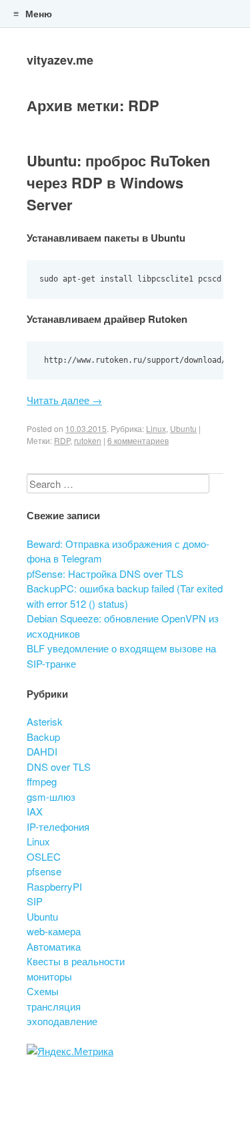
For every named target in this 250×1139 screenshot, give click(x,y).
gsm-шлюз (51, 796)
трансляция (54, 1006)
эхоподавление (62, 1021)
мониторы (49, 976)
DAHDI (42, 751)
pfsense (44, 871)
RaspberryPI (54, 886)
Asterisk (45, 721)
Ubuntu (183, 428)
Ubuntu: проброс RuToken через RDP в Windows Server (118, 182)
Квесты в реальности (76, 961)
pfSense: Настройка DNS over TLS (105, 573)
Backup (43, 737)
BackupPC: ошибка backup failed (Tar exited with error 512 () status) (125, 595)
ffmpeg (42, 781)
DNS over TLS (59, 767)
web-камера (54, 931)
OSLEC (44, 856)
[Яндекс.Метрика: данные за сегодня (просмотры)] (70, 1051)
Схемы (43, 991)
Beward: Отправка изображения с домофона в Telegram (118, 551)
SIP (35, 901)
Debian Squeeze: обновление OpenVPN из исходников (123, 625)
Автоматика (54, 946)
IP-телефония (58, 826)
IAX (35, 811)
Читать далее (64, 400)
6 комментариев (138, 440)
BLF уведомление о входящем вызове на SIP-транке (121, 655)
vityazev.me (60, 60)
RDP (62, 440)
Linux (156, 428)
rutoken (87, 440)
